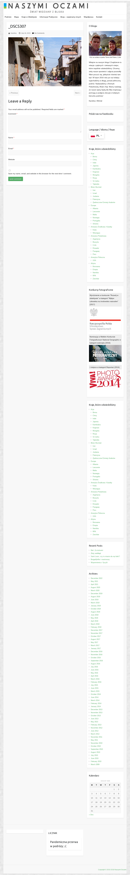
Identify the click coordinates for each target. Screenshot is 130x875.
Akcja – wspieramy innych (70, 17)
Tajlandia (96, 184)
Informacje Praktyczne (49, 17)
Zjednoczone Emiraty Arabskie (104, 202)
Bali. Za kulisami (97, 550)
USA (94, 260)
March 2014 (95, 700)
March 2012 (95, 734)
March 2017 (95, 645)
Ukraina (95, 224)
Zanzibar (96, 279)
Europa (93, 205)
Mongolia (96, 175)
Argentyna (96, 239)
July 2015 (94, 685)
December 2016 (96, 651)
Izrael (95, 193)
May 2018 (94, 618)
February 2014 (96, 703)
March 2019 (95, 603)
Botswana (96, 266)
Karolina (14, 33)
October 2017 (96, 636)
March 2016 (95, 679)
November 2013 (96, 713)
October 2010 (96, 746)
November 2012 (96, 728)
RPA (94, 276)
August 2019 (95, 597)
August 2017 (95, 639)
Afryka (93, 263)
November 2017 (96, 633)
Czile (94, 245)
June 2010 (94, 758)
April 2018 (94, 621)
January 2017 (96, 648)
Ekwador (96, 248)
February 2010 (96, 761)
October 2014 (96, 694)
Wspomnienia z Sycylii (99, 562)
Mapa (16, 17)
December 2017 (96, 630)
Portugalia (96, 221)
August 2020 (95, 587)
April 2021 (94, 584)
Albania (95, 208)
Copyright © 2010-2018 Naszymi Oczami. (112, 870)
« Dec (91, 815)
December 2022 (96, 578)
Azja (92, 154)
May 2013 (94, 722)
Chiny (95, 160)
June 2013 (94, 719)
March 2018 (95, 624)
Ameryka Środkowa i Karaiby (101, 227)
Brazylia (96, 242)
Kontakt (99, 17)
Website (11, 159)
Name (11, 138)
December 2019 (96, 593)
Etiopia (95, 269)
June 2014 (94, 697)
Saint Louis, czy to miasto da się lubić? (105, 556)
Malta (95, 215)
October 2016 (96, 658)
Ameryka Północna (98, 257)
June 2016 (94, 670)
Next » (77, 93)
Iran (94, 190)
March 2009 (95, 764)
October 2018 (96, 609)
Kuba (94, 230)
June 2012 (94, 731)
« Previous (13, 93)
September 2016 (97, 661)
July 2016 (94, 667)
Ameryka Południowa (98, 236)
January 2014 (96, 706)
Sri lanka (96, 181)
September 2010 (97, 749)
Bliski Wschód (96, 187)
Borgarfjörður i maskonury (100, 559)
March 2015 (95, 691)
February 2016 (96, 682)
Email (11, 149)
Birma (95, 157)
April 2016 (94, 676)
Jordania (96, 196)
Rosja (95, 178)
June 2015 (94, 688)
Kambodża (97, 169)
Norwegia (96, 218)
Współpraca (88, 17)
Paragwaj (96, 251)
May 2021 (94, 581)
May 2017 (94, 642)
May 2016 (94, 673)
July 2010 (94, 755)
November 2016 (96, 655)
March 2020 (95, 590)
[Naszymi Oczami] (65, 8)
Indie (94, 163)
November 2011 (96, 737)
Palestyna (96, 199)
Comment (12, 114)
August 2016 (95, 664)
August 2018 (95, 612)
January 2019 (96, 606)
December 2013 (96, 709)
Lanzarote (96, 211)
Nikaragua (96, 233)
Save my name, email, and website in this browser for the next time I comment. (40, 174)
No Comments (39, 33)
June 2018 (94, 615)
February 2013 (96, 725)
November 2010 (96, 743)
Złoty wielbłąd (96, 553)
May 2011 (94, 740)
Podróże (8, 17)
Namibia (96, 273)
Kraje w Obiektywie (29, 17)
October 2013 (96, 716)
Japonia (95, 166)
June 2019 (94, 600)
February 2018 (96, 627)
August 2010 (95, 752)
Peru (94, 254)
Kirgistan (96, 172)
